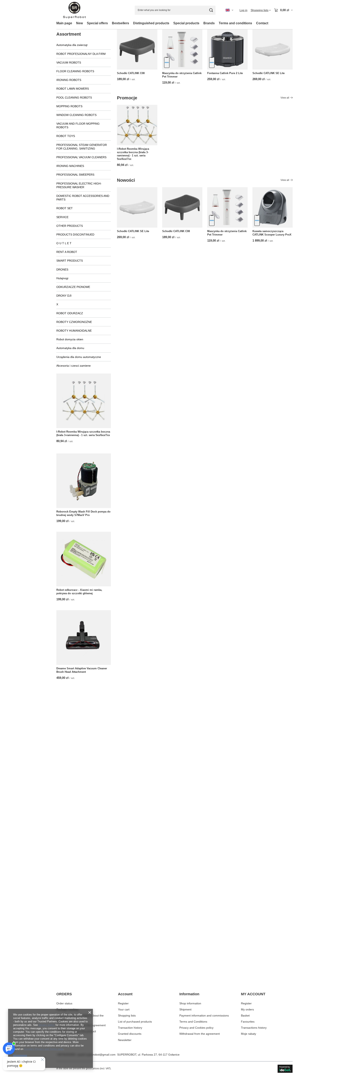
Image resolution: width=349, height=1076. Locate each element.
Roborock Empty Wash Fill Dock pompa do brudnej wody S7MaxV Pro (83, 513)
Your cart (123, 1009)
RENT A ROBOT (66, 252)
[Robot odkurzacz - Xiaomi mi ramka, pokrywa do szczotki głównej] (83, 559)
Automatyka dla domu (70, 348)
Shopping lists (127, 1015)
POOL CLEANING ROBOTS (74, 97)
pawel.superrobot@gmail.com (96, 1054)
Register (123, 1003)
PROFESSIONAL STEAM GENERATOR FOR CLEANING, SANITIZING (81, 146)
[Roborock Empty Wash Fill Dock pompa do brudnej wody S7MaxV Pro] (83, 480)
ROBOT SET (64, 208)
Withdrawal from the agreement (199, 1033)
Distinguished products (151, 23)
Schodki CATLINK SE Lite (268, 73)
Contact (262, 23)
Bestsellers (120, 23)
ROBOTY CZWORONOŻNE (74, 322)
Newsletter (124, 1040)
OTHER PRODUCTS (69, 225)
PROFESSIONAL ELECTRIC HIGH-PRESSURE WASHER (79, 185)
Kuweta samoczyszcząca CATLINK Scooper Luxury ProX (271, 233)
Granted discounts (129, 1033)
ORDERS (64, 994)
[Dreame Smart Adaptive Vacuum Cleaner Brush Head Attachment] (83, 637)
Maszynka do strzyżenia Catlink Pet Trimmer (182, 75)
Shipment (185, 1009)
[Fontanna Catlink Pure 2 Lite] (227, 49)
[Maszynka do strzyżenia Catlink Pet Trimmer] (182, 49)
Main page (64, 23)
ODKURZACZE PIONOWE (73, 287)
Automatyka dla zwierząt (71, 45)
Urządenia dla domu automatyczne (78, 357)
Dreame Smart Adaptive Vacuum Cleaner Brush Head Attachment (81, 670)
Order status (64, 1003)
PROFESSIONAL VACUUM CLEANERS (81, 157)
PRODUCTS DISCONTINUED (75, 234)
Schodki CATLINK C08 (131, 73)
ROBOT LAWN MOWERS (72, 88)
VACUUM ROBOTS (68, 62)
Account (125, 994)
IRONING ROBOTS (68, 80)
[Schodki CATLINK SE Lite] (272, 49)
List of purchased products (135, 1021)
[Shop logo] (74, 10)
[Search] (210, 10)
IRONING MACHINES (70, 166)
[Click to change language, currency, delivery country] (229, 10)
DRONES (62, 269)
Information (189, 994)
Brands (209, 23)
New (79, 23)
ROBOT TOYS (65, 136)
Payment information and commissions (204, 1015)
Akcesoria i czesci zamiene (73, 365)
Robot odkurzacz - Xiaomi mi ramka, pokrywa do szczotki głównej (79, 591)
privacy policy (47, 1024)
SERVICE (62, 217)
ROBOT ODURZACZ (69, 313)
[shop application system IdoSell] (285, 1069)
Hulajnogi (62, 278)
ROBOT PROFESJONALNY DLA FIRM (81, 53)
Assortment (68, 34)
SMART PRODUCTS (69, 260)
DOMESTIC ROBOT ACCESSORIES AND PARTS (82, 197)
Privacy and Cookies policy (196, 1027)
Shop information (190, 1003)
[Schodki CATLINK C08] (137, 49)
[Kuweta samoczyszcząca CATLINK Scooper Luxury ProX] (272, 207)
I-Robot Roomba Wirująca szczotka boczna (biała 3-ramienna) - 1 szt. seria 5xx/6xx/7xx (83, 433)
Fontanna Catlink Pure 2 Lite (225, 73)
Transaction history (130, 1027)
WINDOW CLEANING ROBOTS (76, 115)
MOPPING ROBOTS (69, 106)
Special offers (97, 23)
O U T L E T (63, 243)
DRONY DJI (63, 295)
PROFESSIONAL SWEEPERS (75, 174)
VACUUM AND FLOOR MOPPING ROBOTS (78, 125)
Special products (186, 23)
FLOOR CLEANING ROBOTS (75, 71)
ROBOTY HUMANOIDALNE (74, 330)
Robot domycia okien (69, 339)
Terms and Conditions (193, 1021)
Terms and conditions (235, 23)
